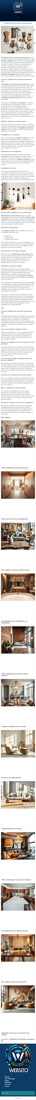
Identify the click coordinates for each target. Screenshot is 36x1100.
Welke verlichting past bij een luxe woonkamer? (16, 880)
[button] (18, 17)
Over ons (7, 1084)
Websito (7, 1077)
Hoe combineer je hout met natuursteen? (14, 982)
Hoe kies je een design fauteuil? (11, 777)
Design (7, 1080)
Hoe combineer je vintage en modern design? (15, 570)
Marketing (8, 1082)
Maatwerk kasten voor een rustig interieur (14, 519)
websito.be (18, 1098)
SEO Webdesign (10, 1078)
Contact (7, 1086)
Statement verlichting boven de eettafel (13, 726)
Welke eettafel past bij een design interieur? (15, 468)
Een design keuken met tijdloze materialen (14, 931)
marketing (4, 1039)
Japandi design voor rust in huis (11, 828)
